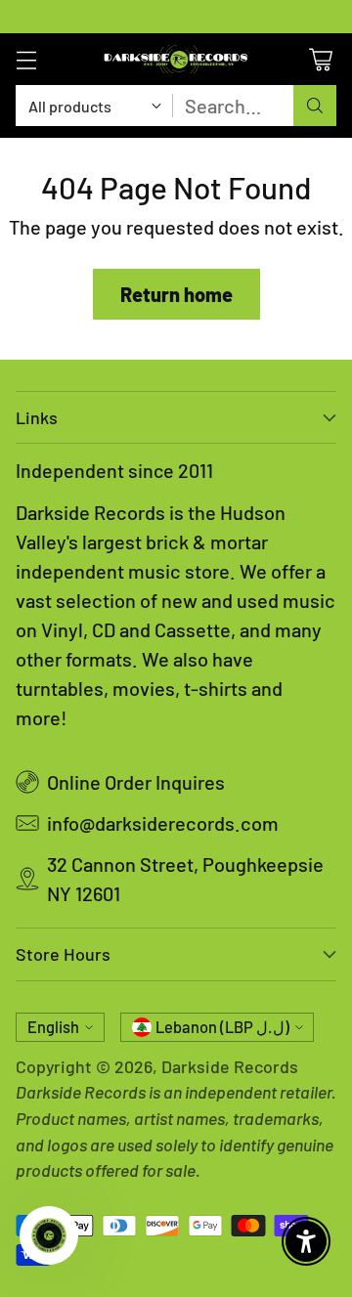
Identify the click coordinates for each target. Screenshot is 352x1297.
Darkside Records (229, 1066)
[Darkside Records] (176, 59)
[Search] (314, 105)
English (53, 1026)
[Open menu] (26, 59)
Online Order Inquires (136, 782)
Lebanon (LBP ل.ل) (222, 1026)
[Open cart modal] (320, 59)
